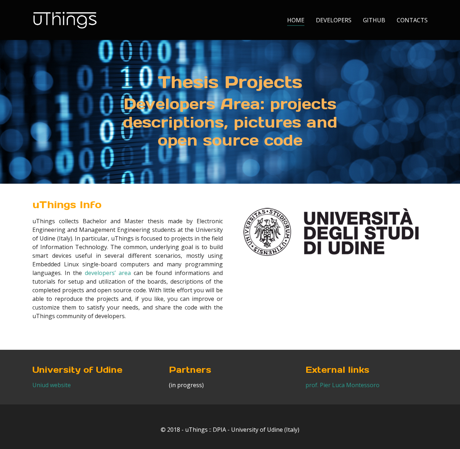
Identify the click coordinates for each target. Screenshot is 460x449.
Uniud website (51, 385)
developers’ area (108, 273)
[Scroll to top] (444, 433)
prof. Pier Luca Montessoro (342, 385)
